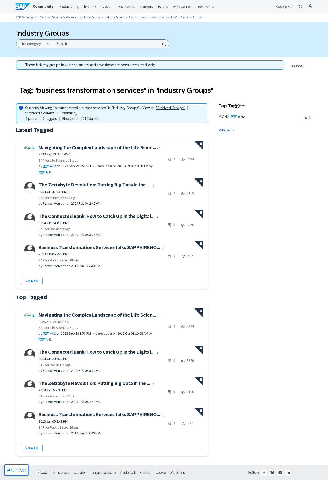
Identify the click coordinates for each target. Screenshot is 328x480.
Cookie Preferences (170, 472)
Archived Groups (90, 17)
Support (146, 472)
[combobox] (110, 43)
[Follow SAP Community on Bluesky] (272, 472)
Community (43, 6)
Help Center (182, 6)
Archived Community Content (58, 17)
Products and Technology (77, 6)
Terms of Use (60, 472)
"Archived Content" (39, 113)
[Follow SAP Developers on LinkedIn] (288, 472)
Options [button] (296, 66)
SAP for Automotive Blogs (57, 198)
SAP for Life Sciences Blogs (58, 160)
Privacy (42, 472)
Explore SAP (285, 6)
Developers (126, 6)
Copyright (81, 472)
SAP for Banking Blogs (54, 229)
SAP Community (26, 17)
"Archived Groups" (170, 108)
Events (163, 6)
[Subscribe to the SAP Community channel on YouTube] (280, 472)
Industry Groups (115, 17)
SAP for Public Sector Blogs (58, 260)
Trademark (128, 472)
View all (31, 281)
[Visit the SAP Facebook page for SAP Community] (264, 472)
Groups (106, 6)
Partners (146, 6)
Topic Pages (205, 6)
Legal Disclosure (104, 472)
